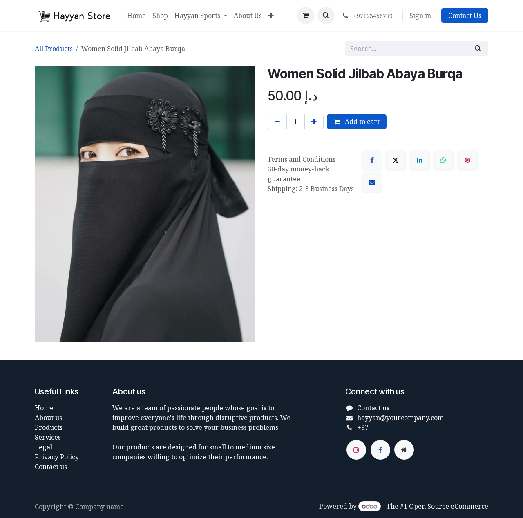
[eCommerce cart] (305, 15)
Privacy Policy (57, 456)
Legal (43, 446)
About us (48, 417)
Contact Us (464, 15)
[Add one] (314, 121)
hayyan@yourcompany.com (400, 417)
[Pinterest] (467, 160)
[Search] (478, 48)
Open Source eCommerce (448, 506)
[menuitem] (136, 15)
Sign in (420, 15)
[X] (395, 160)
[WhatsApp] (443, 160)
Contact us (51, 466)
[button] (326, 15)
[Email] (372, 182)
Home (44, 407)
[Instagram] (356, 450)
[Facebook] (372, 160)
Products (49, 427)
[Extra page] (404, 450)
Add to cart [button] (361, 121)
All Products (54, 48)
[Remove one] (277, 121)
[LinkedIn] (419, 160)
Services (48, 437)
